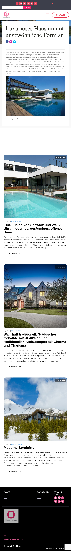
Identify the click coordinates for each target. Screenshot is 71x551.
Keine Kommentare (16, 221)
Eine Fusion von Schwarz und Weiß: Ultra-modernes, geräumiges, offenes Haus (33, 228)
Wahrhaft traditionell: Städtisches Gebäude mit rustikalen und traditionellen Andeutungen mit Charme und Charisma (35, 340)
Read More (15, 253)
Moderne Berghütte (19, 448)
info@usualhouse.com (13, 539)
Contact (60, 15)
